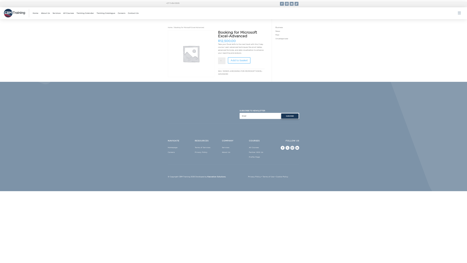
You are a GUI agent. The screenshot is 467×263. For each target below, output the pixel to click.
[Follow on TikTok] (296, 4)
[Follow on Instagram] (287, 4)
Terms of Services (202, 147)
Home (35, 13)
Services (57, 13)
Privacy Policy (201, 152)
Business (279, 27)
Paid (277, 35)
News (277, 31)
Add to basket (239, 60)
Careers (121, 13)
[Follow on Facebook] (282, 4)
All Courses (68, 13)
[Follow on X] (287, 148)
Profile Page (254, 157)
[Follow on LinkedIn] (292, 4)
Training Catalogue (106, 13)
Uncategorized (281, 39)
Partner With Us (256, 152)
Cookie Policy (282, 177)
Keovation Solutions (216, 177)
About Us (45, 13)
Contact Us (133, 13)
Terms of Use (268, 177)
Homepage (173, 147)
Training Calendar (85, 13)
